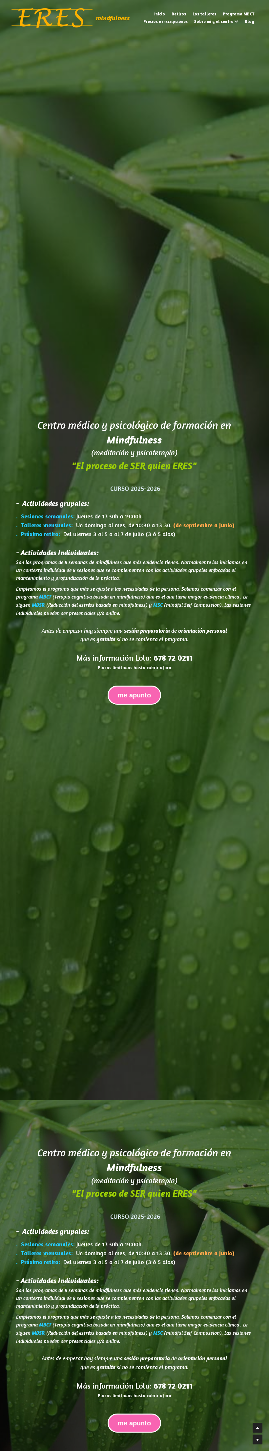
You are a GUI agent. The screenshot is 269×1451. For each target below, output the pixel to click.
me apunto (134, 694)
